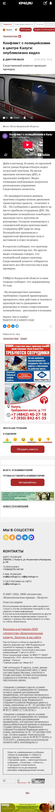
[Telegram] (17, 326)
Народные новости (24, 24)
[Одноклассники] (9, 326)
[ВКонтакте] (4, 326)
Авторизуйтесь (27, 482)
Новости (7, 24)
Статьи (39, 24)
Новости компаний (15, 506)
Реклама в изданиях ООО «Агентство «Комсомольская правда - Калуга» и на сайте (23, 633)
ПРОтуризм (25, 29)
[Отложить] (25, 118)
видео (24, 338)
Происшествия (10, 36)
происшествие (10, 338)
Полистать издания (12, 602)
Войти (50, 3)
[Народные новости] (45, 3)
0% (7, 439)
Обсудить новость (27, 449)
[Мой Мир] (13, 326)
